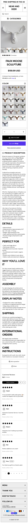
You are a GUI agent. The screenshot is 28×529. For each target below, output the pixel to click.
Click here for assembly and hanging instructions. (13, 293)
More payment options (14, 148)
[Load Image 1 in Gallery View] (3, 50)
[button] (25, 8)
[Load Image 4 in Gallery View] (25, 50)
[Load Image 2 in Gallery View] (9, 50)
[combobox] (14, 14)
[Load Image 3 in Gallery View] (14, 50)
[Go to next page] (22, 473)
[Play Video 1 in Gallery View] (20, 50)
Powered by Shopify (20, 515)
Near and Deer (11, 515)
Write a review (10, 382)
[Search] (2, 14)
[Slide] (25, 83)
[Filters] (20, 382)
